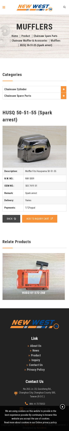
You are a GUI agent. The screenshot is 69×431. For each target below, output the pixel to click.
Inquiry (35, 360)
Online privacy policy (46, 422)
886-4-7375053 (37, 403)
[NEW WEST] (34, 8)
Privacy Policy (36, 369)
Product (25, 36)
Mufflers (55, 40)
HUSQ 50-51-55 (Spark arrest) (36, 45)
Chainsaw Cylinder (15, 89)
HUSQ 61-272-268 (33, 293)
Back (10, 218)
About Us (35, 346)
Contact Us (36, 365)
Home (15, 36)
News (35, 350)
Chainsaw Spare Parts (45, 36)
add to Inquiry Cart (38, 218)
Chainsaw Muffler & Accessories (29, 40)
